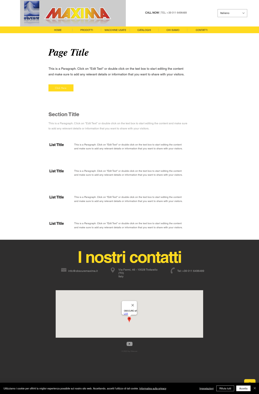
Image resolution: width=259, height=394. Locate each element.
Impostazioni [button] (206, 388)
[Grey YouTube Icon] (129, 344)
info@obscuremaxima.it (83, 271)
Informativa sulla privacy (152, 388)
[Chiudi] (255, 388)
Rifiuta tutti (225, 388)
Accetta (243, 388)
